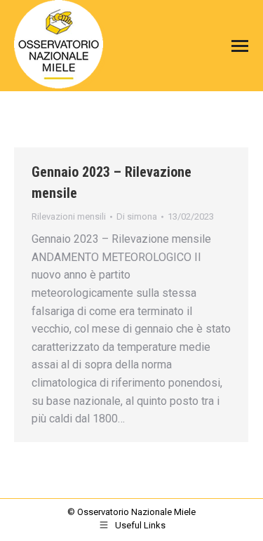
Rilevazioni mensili (69, 216)
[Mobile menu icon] (236, 46)
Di (136, 216)
